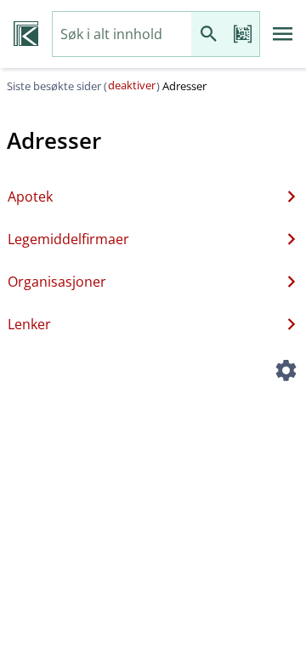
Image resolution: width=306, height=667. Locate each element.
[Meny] (283, 34)
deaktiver (132, 85)
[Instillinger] (285, 372)
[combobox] (122, 34)
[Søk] (208, 34)
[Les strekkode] (242, 34)
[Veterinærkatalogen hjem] (26, 34)
